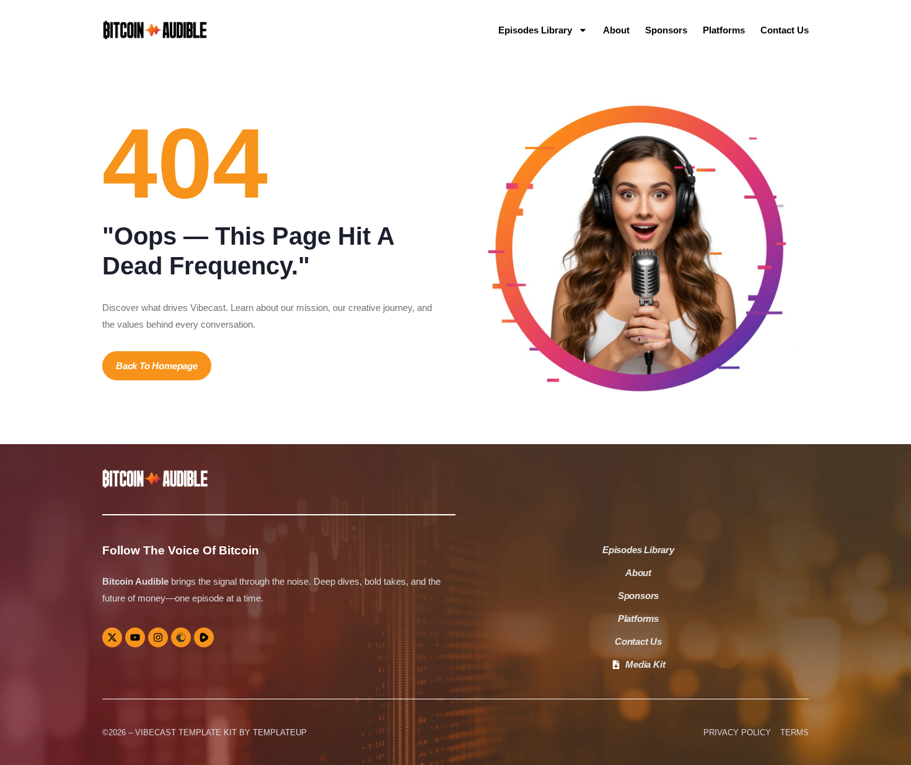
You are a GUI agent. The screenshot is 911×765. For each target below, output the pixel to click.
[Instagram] (158, 637)
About (616, 30)
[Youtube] (135, 637)
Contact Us (784, 30)
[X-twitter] (112, 637)
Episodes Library (535, 30)
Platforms (724, 30)
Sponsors (666, 30)
